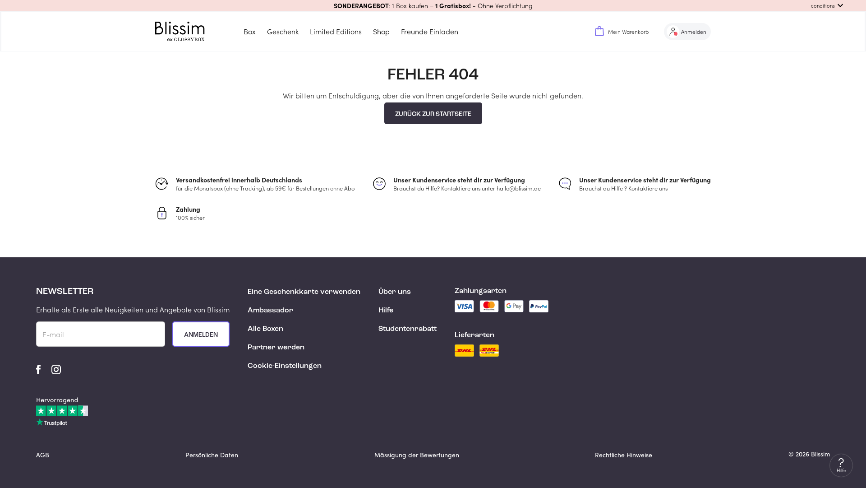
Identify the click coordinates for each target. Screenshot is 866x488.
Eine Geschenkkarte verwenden (304, 292)
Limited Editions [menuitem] (336, 31)
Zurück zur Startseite (433, 114)
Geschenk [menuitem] (283, 31)
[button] (433, 5)
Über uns (394, 292)
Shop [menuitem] (381, 31)
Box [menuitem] (250, 31)
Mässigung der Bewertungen (416, 455)
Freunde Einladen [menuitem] (429, 31)
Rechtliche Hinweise (623, 455)
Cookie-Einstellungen (285, 366)
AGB (42, 455)
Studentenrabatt (407, 329)
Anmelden (201, 335)
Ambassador (270, 310)
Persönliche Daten (211, 455)
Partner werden (276, 347)
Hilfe (385, 310)
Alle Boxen (265, 329)
